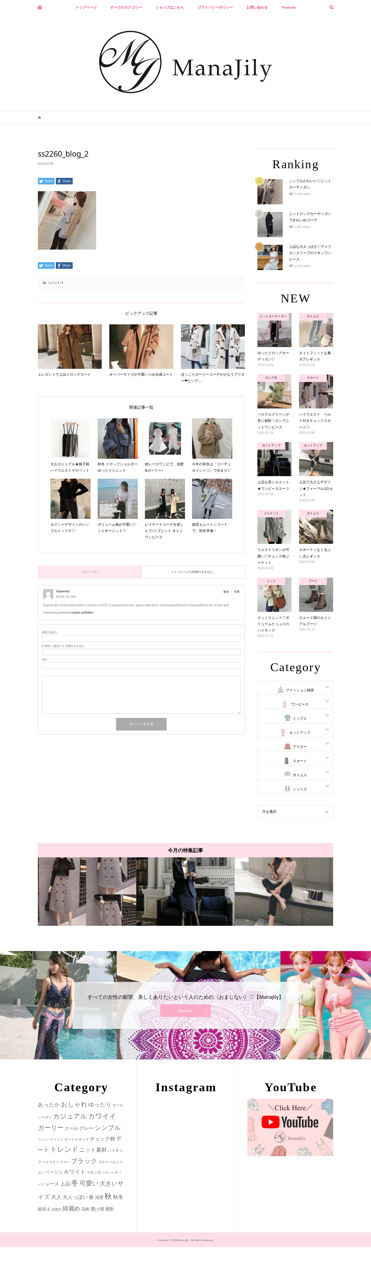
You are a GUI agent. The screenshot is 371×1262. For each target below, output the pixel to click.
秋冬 (118, 1197)
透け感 (97, 1208)
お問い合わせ (257, 7)
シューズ (300, 789)
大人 (56, 1197)
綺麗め (71, 1208)
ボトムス (300, 775)
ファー (65, 1162)
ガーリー (51, 1127)
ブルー (103, 1162)
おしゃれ (74, 1104)
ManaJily (185, 1011)
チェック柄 (102, 1139)
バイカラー (51, 1162)
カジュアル (70, 1116)
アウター (300, 747)
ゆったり (100, 1104)
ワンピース (300, 704)
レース (52, 1183)
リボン (106, 1172)
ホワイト (75, 1172)
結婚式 (57, 1209)
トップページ (86, 7)
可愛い (89, 1183)
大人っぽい (75, 1197)
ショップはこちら (170, 7)
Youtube (288, 7)
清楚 (99, 1197)
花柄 (85, 1209)
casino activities (82, 612)
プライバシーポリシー (215, 7)
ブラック (84, 1161)
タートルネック (76, 1139)
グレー (86, 1128)
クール (71, 1128)
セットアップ (299, 733)
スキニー (43, 1139)
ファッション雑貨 (300, 690)
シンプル (108, 1127)
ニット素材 (93, 1150)
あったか (49, 1104)
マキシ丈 (94, 1172)
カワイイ (102, 1116)
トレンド (64, 1149)
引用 (237, 591)
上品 (65, 1183)
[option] (87, 891)
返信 (226, 591)
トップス (300, 718)
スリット (56, 1139)
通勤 (109, 1209)
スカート (300, 761)
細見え (44, 1209)
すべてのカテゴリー (126, 7)
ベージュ (54, 1172)
